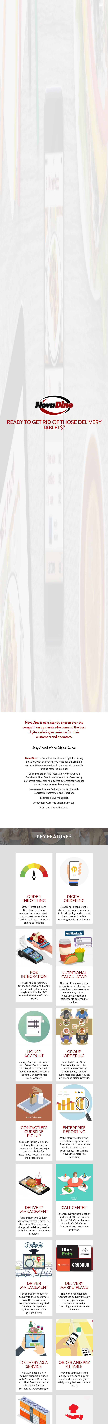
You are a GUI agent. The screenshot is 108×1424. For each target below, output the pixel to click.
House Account (33, 1054)
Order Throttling (34, 899)
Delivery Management (34, 1209)
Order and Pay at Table (74, 1364)
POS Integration (34, 974)
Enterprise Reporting (74, 1130)
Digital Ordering (74, 899)
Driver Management (34, 1285)
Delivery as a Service (34, 1364)
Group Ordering (74, 1054)
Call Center (74, 1207)
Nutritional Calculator (74, 975)
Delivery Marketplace (74, 1285)
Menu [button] (98, 5)
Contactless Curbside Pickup (34, 1132)
